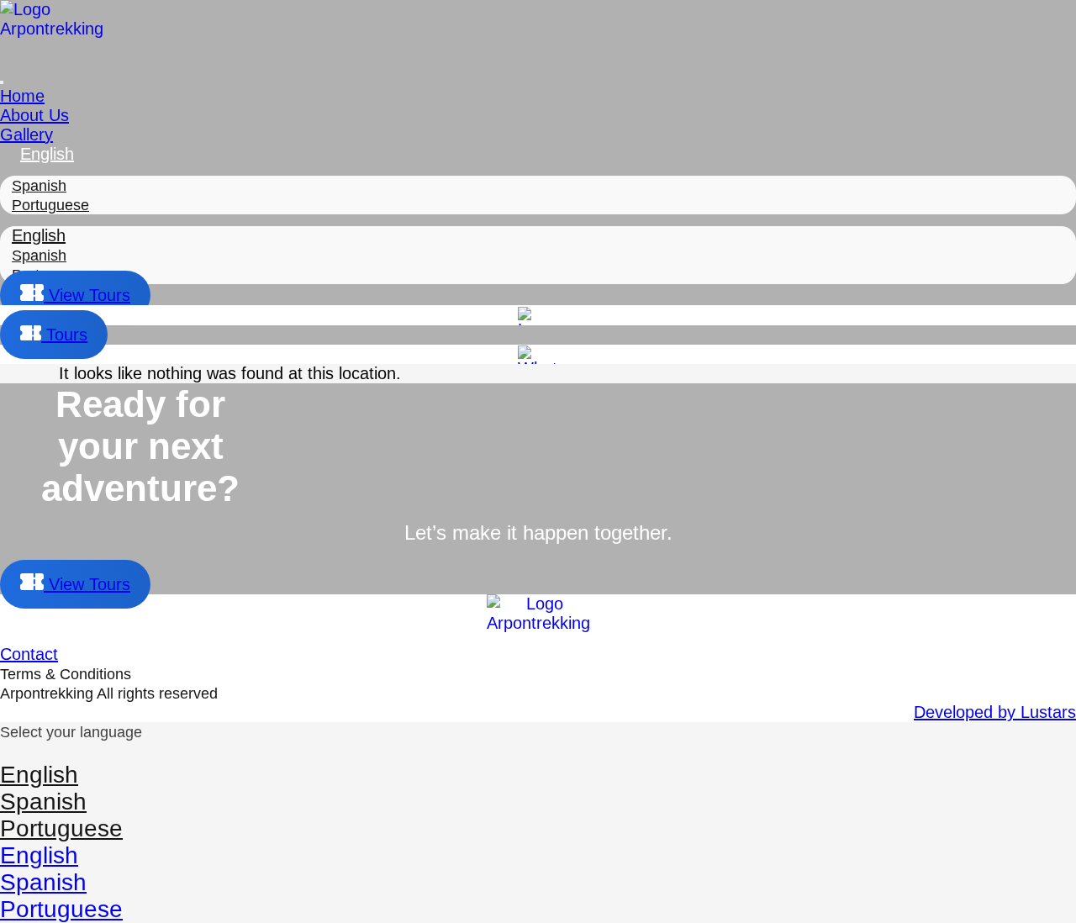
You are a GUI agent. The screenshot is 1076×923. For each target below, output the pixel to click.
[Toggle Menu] (1, 82)
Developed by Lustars (995, 712)
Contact (29, 654)
